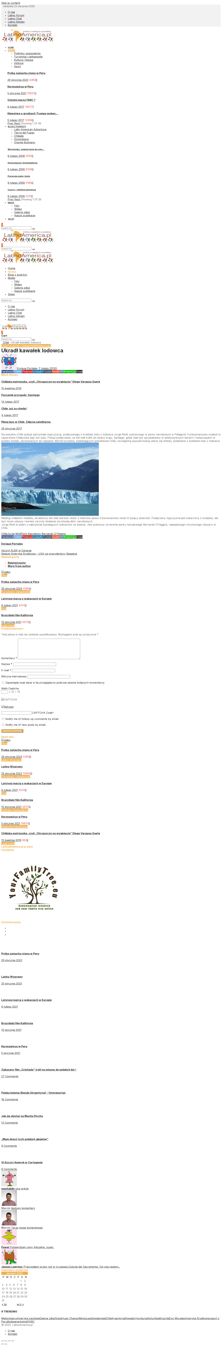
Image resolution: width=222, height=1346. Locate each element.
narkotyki (21, 1321)
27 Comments (9, 1076)
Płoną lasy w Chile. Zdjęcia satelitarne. (26, 421)
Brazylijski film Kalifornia (17, 615)
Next (17, 123)
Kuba (58, 1318)
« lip (4, 1304)
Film (3, 608)
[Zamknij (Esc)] (2, 1340)
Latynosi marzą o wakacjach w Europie (26, 598)
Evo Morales (177, 1318)
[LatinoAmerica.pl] (27, 41)
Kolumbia (153, 1318)
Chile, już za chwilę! (14, 408)
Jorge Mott (14, 533)
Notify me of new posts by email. (25, 724)
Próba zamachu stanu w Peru (26, 73)
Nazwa (6, 664)
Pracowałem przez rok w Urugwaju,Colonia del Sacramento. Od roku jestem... (72, 1266)
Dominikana (21, 139)
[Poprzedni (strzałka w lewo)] (2, 1344)
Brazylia (164, 1318)
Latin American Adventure (30, 129)
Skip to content (10, 3)
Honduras (142, 1318)
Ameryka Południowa (14, 826)
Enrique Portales (12, 543)
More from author (19, 566)
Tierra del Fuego (24, 132)
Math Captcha (10, 688)
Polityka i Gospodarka (14, 810)
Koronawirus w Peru (20, 86)
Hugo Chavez (70, 1318)
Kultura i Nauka (23, 60)
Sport (17, 66)
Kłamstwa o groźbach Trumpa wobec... (32, 113)
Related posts (17, 562)
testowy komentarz (23, 1208)
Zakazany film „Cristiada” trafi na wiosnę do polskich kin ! (38, 1069)
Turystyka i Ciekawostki (21, 345)
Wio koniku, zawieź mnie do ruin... (26, 149)
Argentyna (118, 1318)
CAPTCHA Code (42, 712)
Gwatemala (99, 1318)
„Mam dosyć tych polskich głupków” (24, 1139)
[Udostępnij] (6, 1340)
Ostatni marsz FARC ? (21, 100)
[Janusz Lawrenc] (9, 1263)
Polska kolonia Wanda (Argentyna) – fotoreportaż (33, 1092)
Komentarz (9, 658)
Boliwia (11, 1321)
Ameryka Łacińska (28, 1318)
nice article (22, 1188)
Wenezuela (85, 1318)
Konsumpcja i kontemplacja (22, 162)
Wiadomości (43, 345)
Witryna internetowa (13, 676)
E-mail (6, 670)
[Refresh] (7, 706)
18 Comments (9, 1099)
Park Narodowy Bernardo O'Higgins (43, 533)
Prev (10, 123)
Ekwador (130, 1318)
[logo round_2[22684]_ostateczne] (33, 919)
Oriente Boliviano (24, 142)
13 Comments (9, 1122)
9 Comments (9, 1145)
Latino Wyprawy (11, 760)
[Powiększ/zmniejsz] (13, 1340)
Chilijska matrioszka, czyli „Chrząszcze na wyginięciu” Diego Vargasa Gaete (50, 381)
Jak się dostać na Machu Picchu (22, 1116)
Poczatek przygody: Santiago (20, 395)
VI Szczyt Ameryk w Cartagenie (22, 1162)
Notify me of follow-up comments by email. (32, 719)
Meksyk (6, 1318)
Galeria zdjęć (47, 1318)
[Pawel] (9, 1244)
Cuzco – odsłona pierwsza (22, 189)
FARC (30, 1321)
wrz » (20, 1304)
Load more (8, 625)
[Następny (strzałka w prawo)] (6, 1344)
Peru (4, 575)
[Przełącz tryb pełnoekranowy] (9, 1340)
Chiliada (19, 136)
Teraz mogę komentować (27, 1227)
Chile (6, 342)
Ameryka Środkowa (197, 1318)
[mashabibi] (9, 1185)
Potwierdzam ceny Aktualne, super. (32, 1247)
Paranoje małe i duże (19, 176)
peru (14, 1318)
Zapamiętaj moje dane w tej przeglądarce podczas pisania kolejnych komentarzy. (55, 682)
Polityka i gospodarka (27, 53)
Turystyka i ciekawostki (28, 56)
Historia (18, 63)
